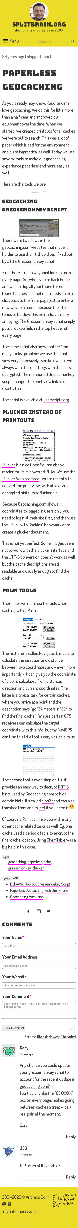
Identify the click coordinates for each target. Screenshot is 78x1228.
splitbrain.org (39, 24)
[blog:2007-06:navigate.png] (39, 634)
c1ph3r (48, 800)
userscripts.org (56, 399)
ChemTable (56, 840)
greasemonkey (19, 868)
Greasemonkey (31, 261)
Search (73, 41)
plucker (38, 868)
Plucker (8, 464)
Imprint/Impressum (19, 1211)
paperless (35, 861)
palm (47, 861)
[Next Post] (48, 912)
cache (7, 833)
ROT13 (63, 786)
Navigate (46, 653)
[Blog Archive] (39, 912)
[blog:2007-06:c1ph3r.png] (39, 760)
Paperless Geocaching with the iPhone (39, 890)
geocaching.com (16, 247)
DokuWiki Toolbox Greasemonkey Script (40, 884)
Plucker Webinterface (20, 478)
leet (42, 807)
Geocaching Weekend (26, 896)
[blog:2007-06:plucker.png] (39, 445)
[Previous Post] (30, 912)
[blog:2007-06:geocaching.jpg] (39, 228)
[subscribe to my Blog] (9, 1204)
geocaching (20, 110)
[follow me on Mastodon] (4, 1204)
